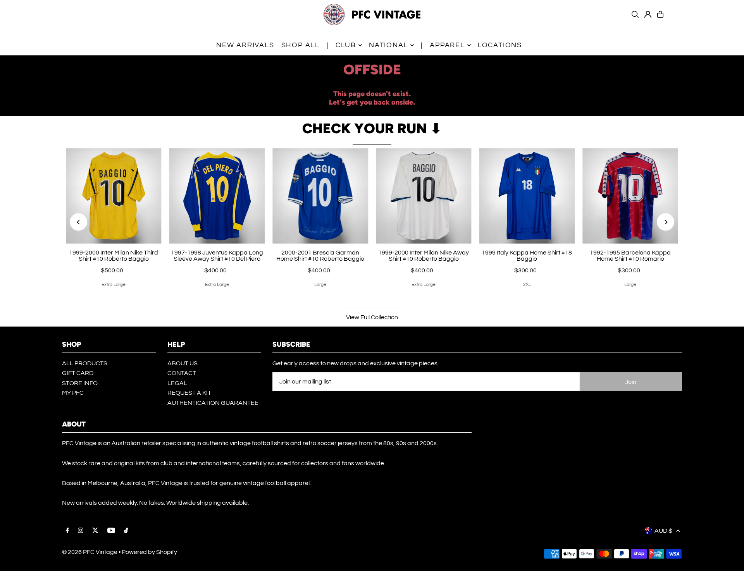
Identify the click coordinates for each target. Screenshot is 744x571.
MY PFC (73, 393)
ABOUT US (182, 363)
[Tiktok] (126, 531)
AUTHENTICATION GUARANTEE (212, 403)
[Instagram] (80, 531)
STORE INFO (80, 383)
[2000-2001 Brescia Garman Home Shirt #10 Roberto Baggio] (320, 196)
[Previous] (78, 222)
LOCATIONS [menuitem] (500, 45)
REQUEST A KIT (189, 393)
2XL (527, 284)
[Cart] (660, 14)
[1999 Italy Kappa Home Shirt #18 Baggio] (527, 196)
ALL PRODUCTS (84, 363)
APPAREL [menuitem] (447, 45)
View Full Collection (372, 317)
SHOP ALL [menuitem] (300, 45)
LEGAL (177, 383)
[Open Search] (635, 14)
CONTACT (181, 373)
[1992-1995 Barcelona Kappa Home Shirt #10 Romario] (630, 196)
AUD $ (663, 531)
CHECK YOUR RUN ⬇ (372, 128)
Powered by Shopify (149, 552)
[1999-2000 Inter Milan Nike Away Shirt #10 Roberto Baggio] (424, 196)
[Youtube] (111, 531)
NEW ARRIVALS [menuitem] (245, 45)
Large (320, 284)
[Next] (665, 222)
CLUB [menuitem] (346, 45)
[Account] (647, 14)
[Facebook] (67, 531)
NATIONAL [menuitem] (388, 45)
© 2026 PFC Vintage (89, 552)
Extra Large (114, 284)
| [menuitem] (328, 45)
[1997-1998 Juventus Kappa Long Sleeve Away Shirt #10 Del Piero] (217, 196)
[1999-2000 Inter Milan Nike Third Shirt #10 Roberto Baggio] (114, 196)
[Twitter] (95, 531)
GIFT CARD (77, 373)
